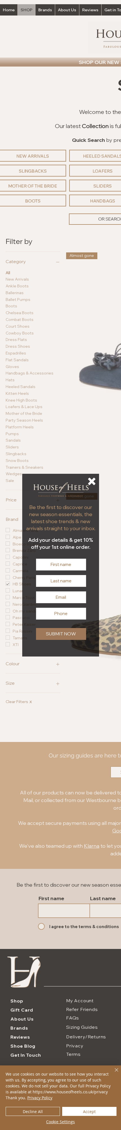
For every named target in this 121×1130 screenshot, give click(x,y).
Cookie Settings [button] (60, 1121)
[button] (91, 481)
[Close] (113, 1073)
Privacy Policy (39, 1097)
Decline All (33, 1111)
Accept (89, 1111)
